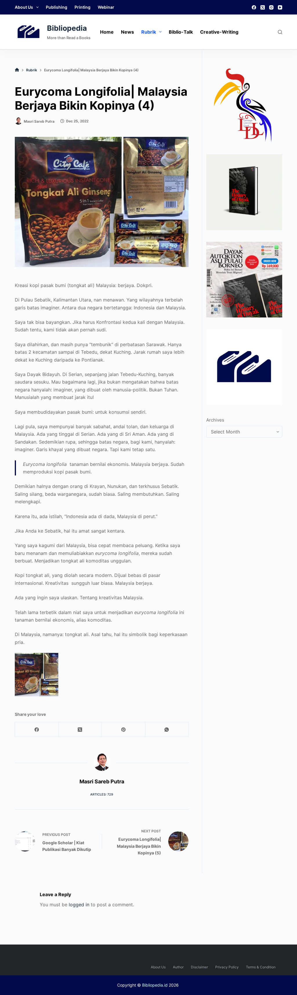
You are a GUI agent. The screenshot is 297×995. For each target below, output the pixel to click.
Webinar (106, 7)
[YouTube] (280, 7)
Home (107, 32)
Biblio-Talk (181, 32)
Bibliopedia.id (155, 985)
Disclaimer (199, 967)
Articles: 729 (101, 794)
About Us (24, 7)
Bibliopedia (67, 28)
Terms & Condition (261, 967)
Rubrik (148, 32)
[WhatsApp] (167, 729)
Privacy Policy (227, 967)
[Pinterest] (123, 729)
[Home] (17, 70)
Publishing (56, 7)
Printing (82, 7)
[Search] (280, 32)
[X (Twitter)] (262, 7)
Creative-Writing (219, 32)
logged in (79, 904)
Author (178, 967)
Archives (215, 420)
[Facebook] (254, 7)
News (127, 32)
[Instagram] (271, 7)
